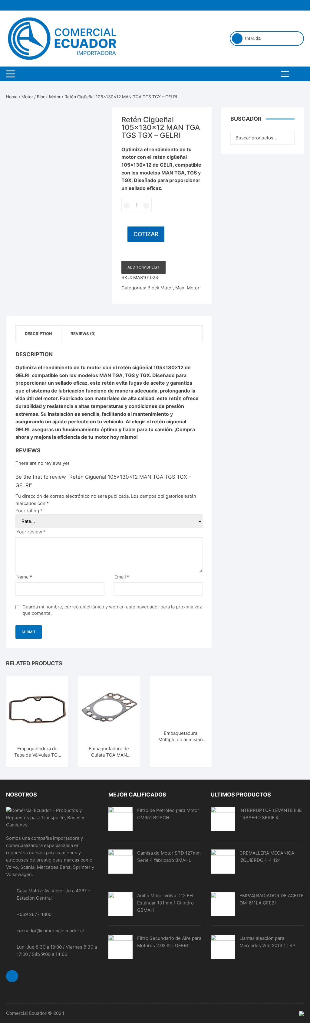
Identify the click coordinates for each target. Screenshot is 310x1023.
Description (38, 333)
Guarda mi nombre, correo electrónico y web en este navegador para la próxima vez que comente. (112, 610)
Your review (31, 532)
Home (12, 96)
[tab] (38, 334)
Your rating (29, 510)
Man (179, 288)
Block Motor (49, 96)
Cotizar (146, 234)
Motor (27, 96)
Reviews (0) (83, 333)
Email (122, 577)
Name (24, 577)
